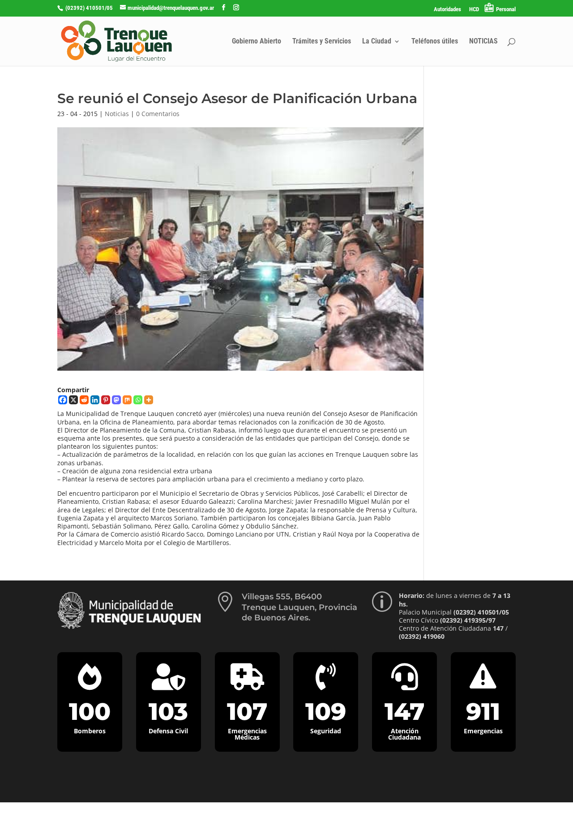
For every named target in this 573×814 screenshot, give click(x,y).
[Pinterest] (105, 399)
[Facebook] (62, 399)
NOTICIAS (483, 41)
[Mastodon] (116, 399)
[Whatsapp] (137, 399)
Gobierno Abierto (256, 41)
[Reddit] (84, 399)
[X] (73, 399)
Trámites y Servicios (321, 41)
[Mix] (127, 399)
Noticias (117, 113)
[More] (148, 399)
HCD (474, 9)
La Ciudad (376, 41)
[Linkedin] (94, 399)
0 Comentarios (158, 113)
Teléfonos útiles (434, 41)
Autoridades (447, 9)
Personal (506, 9)
